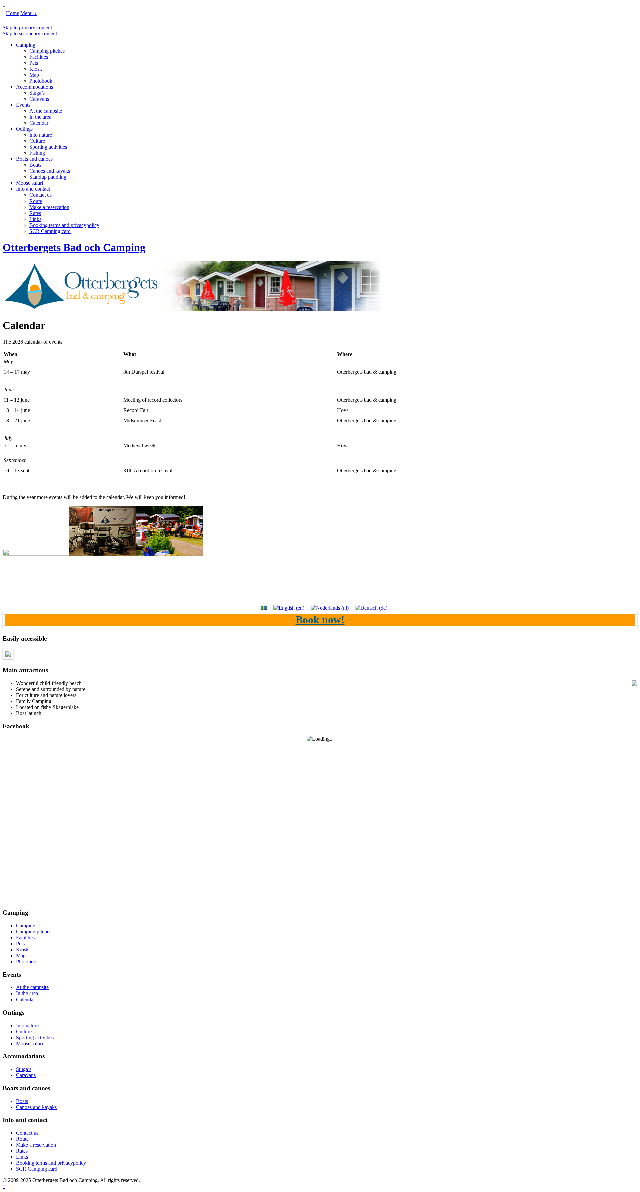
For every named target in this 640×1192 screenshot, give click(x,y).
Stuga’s (37, 93)
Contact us (40, 195)
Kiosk (35, 69)
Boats (35, 165)
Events (23, 105)
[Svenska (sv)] (264, 607)
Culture (37, 141)
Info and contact (33, 189)
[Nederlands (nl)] (330, 607)
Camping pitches (47, 51)
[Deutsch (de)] (371, 607)
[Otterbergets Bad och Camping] (194, 309)
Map (34, 75)
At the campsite (45, 111)
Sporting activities (48, 147)
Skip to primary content (27, 27)
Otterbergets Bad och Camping (74, 247)
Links (35, 219)
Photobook (40, 81)
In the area (40, 117)
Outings (24, 129)
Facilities (38, 57)
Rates (35, 213)
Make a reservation (49, 207)
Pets (33, 63)
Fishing (37, 153)
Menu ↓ (28, 13)
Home (12, 13)
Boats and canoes (34, 159)
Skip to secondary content (30, 33)
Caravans (39, 99)
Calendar (38, 123)
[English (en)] (288, 607)
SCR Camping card (50, 231)
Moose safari (29, 183)
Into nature (40, 135)
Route (35, 201)
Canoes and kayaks (49, 171)
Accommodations (34, 87)
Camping (25, 45)
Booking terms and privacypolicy (64, 225)
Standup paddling (47, 177)
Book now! (320, 620)
